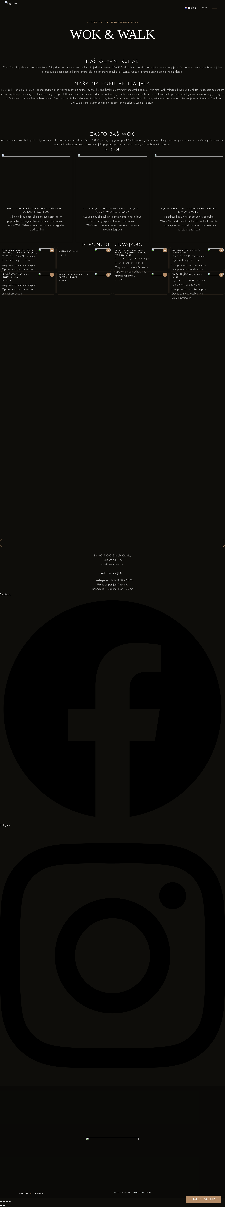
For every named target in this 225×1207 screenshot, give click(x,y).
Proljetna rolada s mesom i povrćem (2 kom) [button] (74, 275)
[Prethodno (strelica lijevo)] (1, 1205)
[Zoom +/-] (1, 1201)
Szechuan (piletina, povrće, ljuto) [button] (187, 275)
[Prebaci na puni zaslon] (4, 1201)
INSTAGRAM (23, 1193)
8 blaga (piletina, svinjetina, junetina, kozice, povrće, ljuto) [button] (19, 251)
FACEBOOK (38, 1193)
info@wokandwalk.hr (112, 564)
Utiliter (148, 1192)
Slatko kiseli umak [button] (69, 251)
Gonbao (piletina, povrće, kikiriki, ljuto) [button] (186, 251)
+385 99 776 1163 (112, 560)
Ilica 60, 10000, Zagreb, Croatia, (112, 555)
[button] (46, 256)
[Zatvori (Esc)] (10, 1201)
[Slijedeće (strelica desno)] (4, 1205)
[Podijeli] (7, 1201)
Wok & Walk (126, 1192)
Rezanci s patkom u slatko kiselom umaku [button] (16, 275)
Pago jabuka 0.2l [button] (124, 275)
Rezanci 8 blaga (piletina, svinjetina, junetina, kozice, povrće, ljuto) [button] (130, 252)
